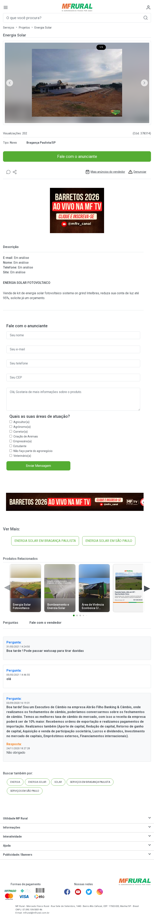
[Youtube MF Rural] (78, 892)
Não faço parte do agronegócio (33, 451)
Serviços (8, 27)
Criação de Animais (25, 436)
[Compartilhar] (14, 171)
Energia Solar (43, 27)
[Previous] (9, 82)
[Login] (148, 7)
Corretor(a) (20, 431)
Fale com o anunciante (77, 156)
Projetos (24, 27)
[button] (145, 17)
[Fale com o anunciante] (8, 171)
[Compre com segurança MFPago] (10, 890)
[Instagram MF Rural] (99, 892)
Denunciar (140, 171)
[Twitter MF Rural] (88, 892)
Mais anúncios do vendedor (108, 171)
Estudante (19, 446)
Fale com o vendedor (45, 623)
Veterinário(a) (22, 455)
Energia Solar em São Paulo (108, 541)
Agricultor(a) (21, 422)
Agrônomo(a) (22, 426)
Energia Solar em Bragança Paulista (45, 541)
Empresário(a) (22, 441)
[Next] (144, 82)
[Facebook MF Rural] (67, 892)
